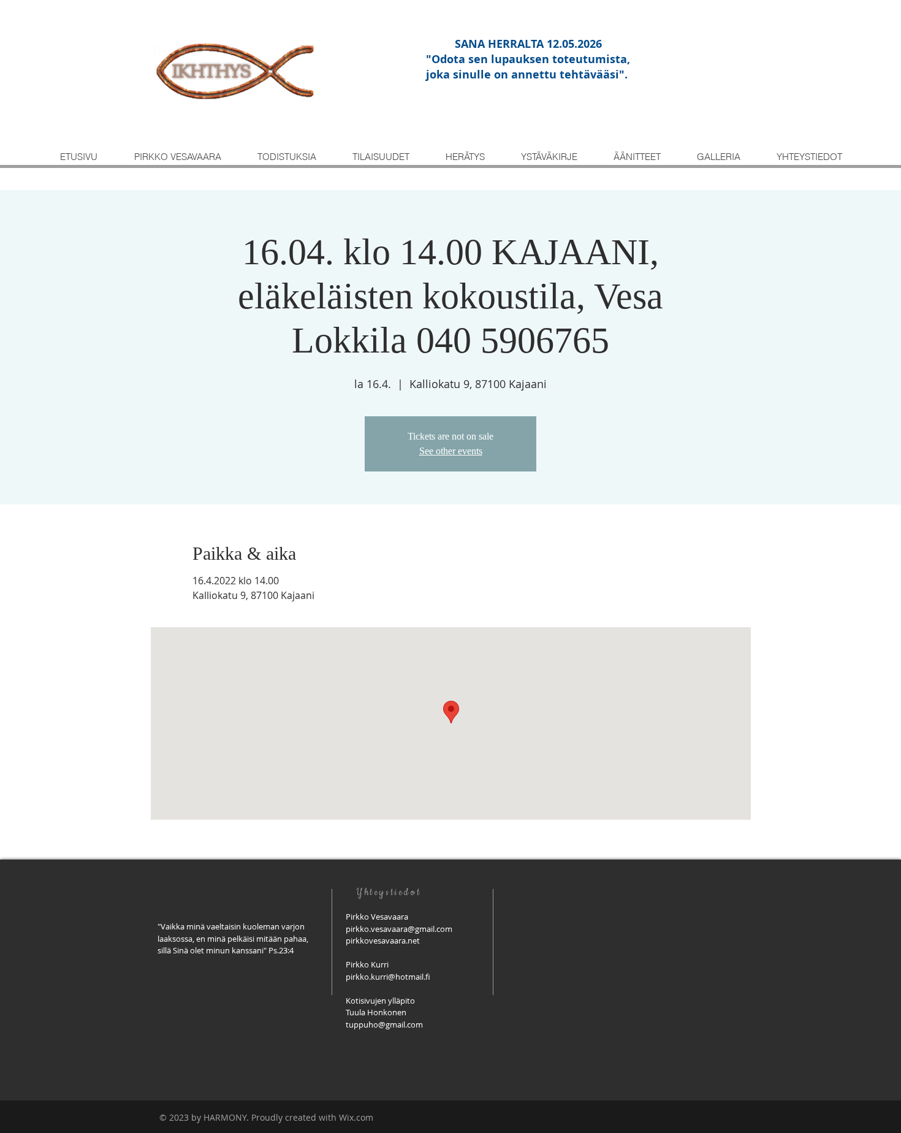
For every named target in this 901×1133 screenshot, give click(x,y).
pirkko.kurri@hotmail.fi (388, 976)
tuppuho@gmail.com (384, 1024)
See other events (450, 451)
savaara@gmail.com (415, 928)
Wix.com (356, 1117)
